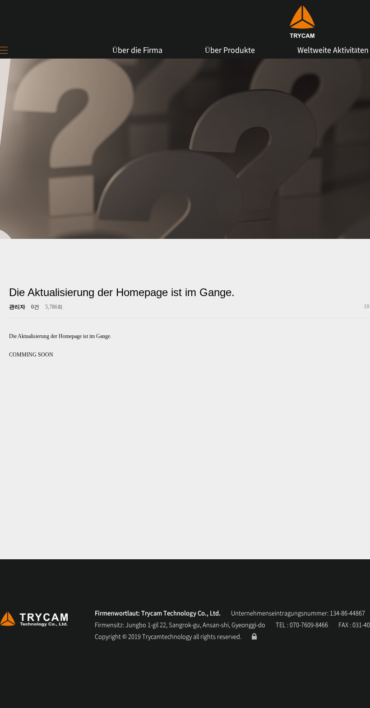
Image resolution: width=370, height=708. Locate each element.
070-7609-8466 (309, 624)
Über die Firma (137, 49)
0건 (35, 307)
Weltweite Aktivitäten (333, 49)
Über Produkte (230, 49)
